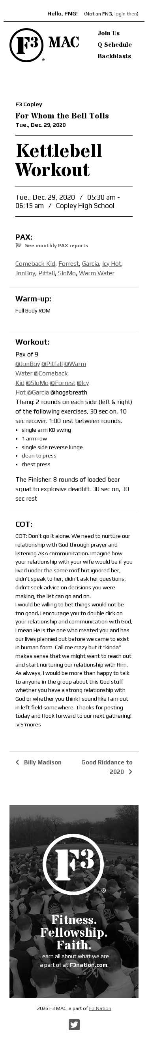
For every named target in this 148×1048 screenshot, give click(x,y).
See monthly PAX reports (56, 245)
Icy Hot (111, 263)
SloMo (67, 273)
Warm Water (96, 273)
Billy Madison (42, 762)
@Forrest (62, 383)
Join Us (108, 33)
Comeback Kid (35, 263)
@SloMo (37, 383)
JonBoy (25, 273)
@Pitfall (52, 364)
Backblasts (114, 56)
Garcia (90, 263)
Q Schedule (114, 44)
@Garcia (38, 392)
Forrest (68, 263)
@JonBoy (27, 364)
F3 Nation (100, 1008)
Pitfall (46, 273)
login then (125, 14)
